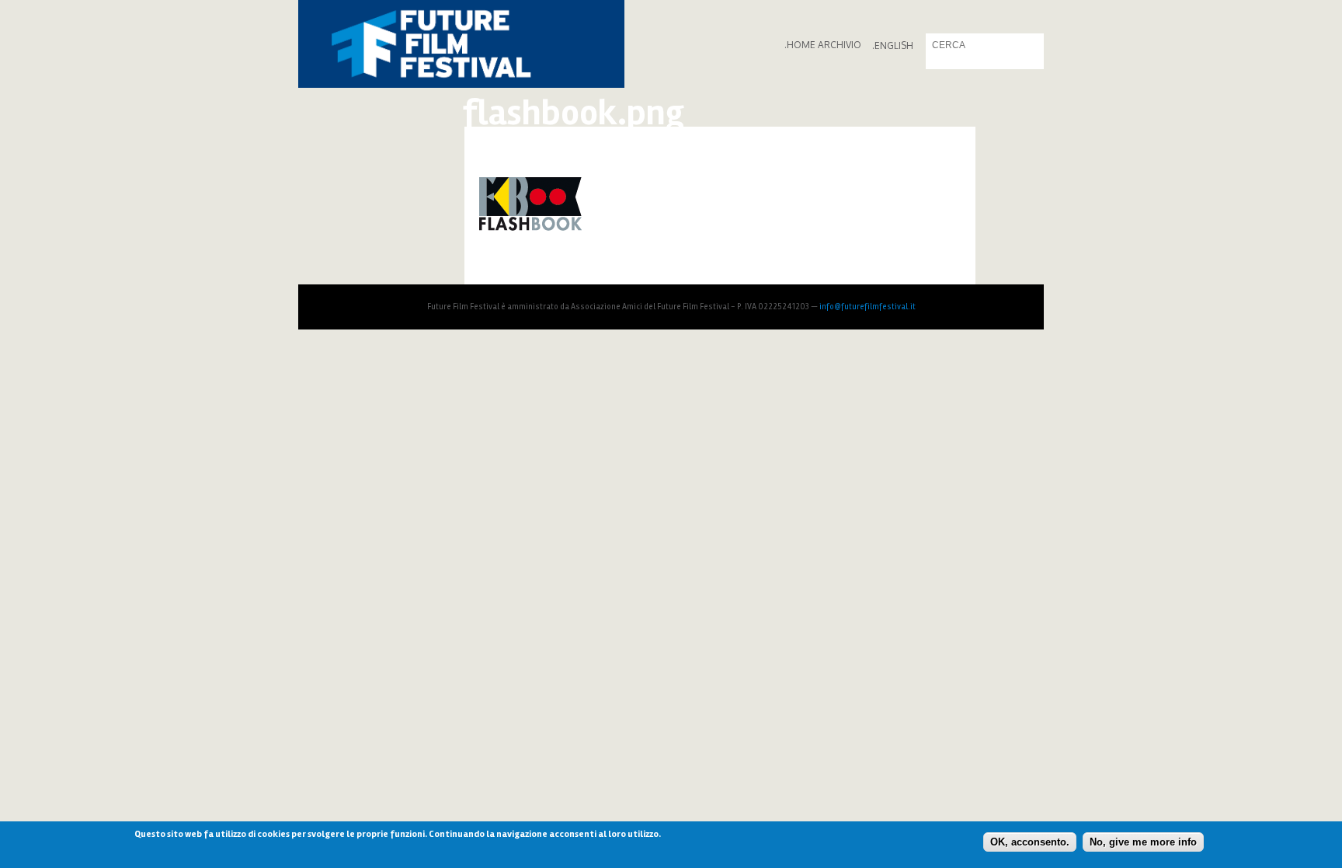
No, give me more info (1143, 841)
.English (892, 45)
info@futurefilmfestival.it (867, 307)
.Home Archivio (822, 45)
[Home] (461, 44)
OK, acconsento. (1029, 841)
